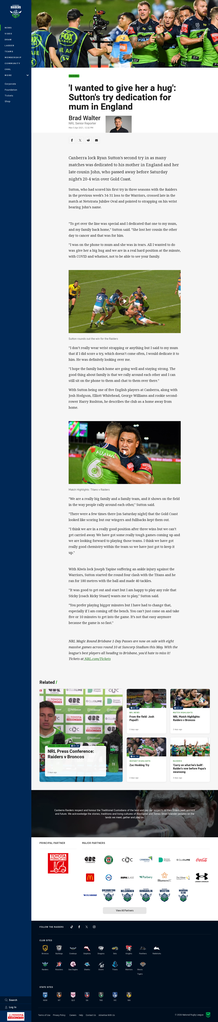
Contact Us (91, 1015)
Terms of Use (44, 1015)
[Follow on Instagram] (94, 927)
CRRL (8, 69)
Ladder (9, 45)
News (8, 27)
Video (8, 33)
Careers (72, 1015)
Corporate (10, 83)
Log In (13, 1007)
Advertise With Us (107, 1015)
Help (81, 1015)
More (8, 75)
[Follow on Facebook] (79, 927)
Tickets (9, 95)
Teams (9, 51)
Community (12, 63)
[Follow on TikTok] (71, 927)
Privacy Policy (59, 1015)
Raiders (74, 76)
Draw (8, 39)
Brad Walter (84, 118)
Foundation (11, 89)
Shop (7, 101)
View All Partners (125, 910)
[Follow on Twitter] (86, 927)
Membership (13, 57)
